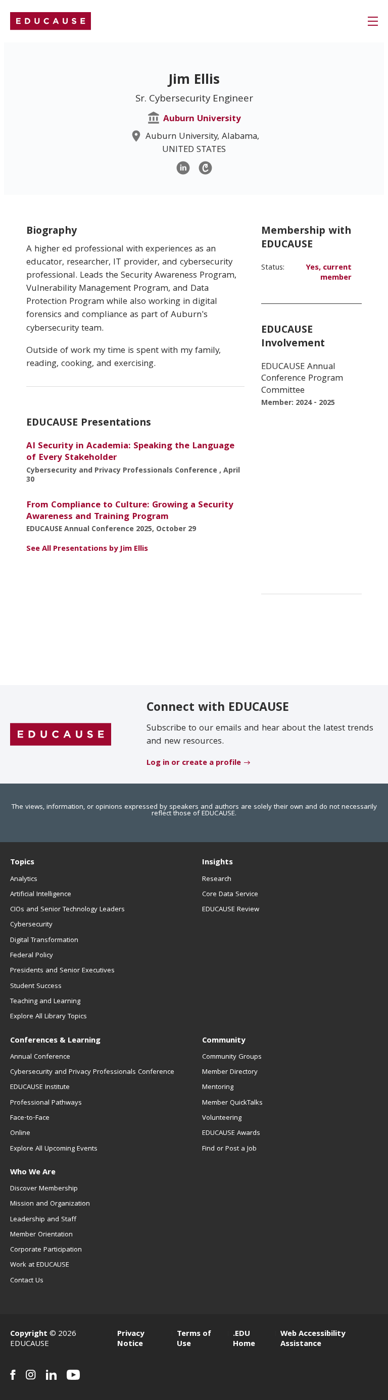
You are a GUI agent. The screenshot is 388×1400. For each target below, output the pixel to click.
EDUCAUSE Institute (40, 1087)
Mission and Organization (50, 1204)
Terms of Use (194, 1339)
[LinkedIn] (183, 168)
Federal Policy (31, 955)
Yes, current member (329, 273)
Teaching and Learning (45, 1001)
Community (223, 1041)
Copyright (28, 1334)
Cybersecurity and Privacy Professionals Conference (92, 1072)
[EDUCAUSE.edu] (50, 21)
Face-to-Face (30, 1118)
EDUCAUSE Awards (231, 1133)
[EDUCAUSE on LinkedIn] (51, 1375)
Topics (22, 862)
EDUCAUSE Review (230, 909)
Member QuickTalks (232, 1103)
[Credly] (205, 168)
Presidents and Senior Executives (62, 970)
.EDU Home (244, 1339)
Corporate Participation (46, 1250)
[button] (373, 21)
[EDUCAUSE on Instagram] (31, 1375)
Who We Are (33, 1172)
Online (20, 1133)
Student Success (36, 986)
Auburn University (202, 119)
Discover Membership (44, 1189)
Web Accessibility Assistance (312, 1339)
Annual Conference (40, 1057)
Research (216, 879)
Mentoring (217, 1087)
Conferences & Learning (55, 1041)
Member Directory (230, 1072)
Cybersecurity (31, 924)
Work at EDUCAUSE (39, 1265)
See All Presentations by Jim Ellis (87, 549)
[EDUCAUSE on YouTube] (73, 1375)
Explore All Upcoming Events (54, 1149)
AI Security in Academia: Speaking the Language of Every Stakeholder (130, 452)
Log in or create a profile (194, 763)
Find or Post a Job (229, 1149)
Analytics (23, 879)
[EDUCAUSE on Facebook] (13, 1375)
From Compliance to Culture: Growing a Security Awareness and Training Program (129, 511)
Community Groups (232, 1057)
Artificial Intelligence (40, 894)
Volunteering (221, 1118)
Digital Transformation (44, 940)
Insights (217, 862)
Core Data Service (230, 894)
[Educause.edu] (60, 734)
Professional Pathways (46, 1103)
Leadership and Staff (43, 1219)
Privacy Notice (130, 1339)
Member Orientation (41, 1234)
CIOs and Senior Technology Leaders (67, 909)
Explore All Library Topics (48, 1016)
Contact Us (26, 1280)
